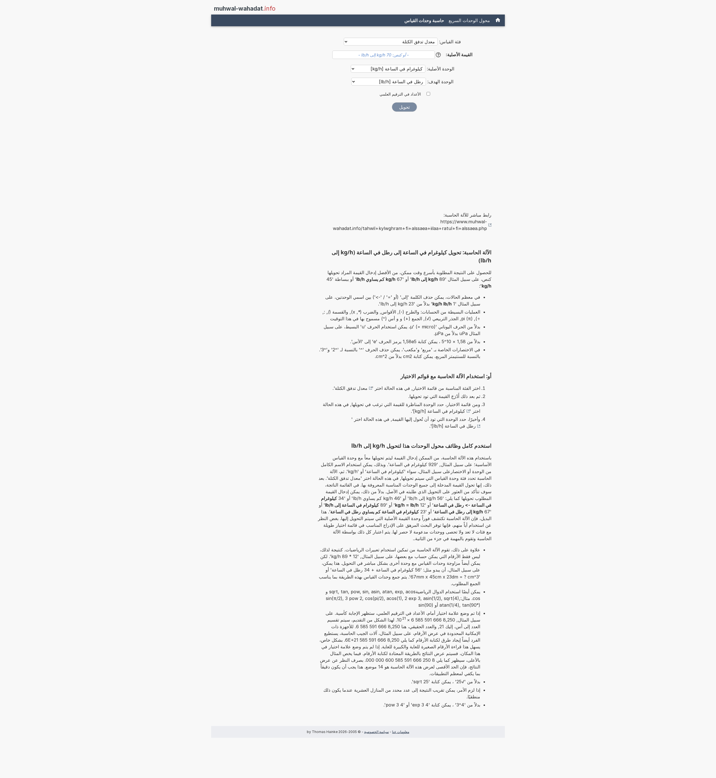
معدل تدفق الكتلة (351, 388)
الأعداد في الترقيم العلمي (400, 94)
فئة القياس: (450, 41)
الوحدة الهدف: (439, 81)
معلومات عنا (400, 732)
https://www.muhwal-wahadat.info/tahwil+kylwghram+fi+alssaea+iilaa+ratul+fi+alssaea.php (410, 225)
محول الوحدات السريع (469, 20)
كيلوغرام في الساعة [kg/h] (439, 411)
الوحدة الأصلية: (439, 69)
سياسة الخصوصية (376, 732)
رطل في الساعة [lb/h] (454, 426)
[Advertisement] (404, 158)
